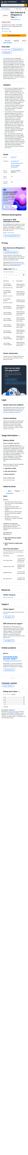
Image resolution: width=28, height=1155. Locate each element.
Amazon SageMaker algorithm (16, 171)
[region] (14, 313)
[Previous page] (4, 275)
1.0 (11, 176)
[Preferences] (24, 275)
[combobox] (12, 5)
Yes (12, 181)
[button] (16, 17)
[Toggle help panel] (26, 9)
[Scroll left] (1, 40)
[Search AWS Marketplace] (25, 5)
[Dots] (12, 678)
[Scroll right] (27, 40)
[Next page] (6, 277)
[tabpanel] (14, 539)
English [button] (23, 1)
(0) (10, 31)
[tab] (7, 41)
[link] (19, 9)
